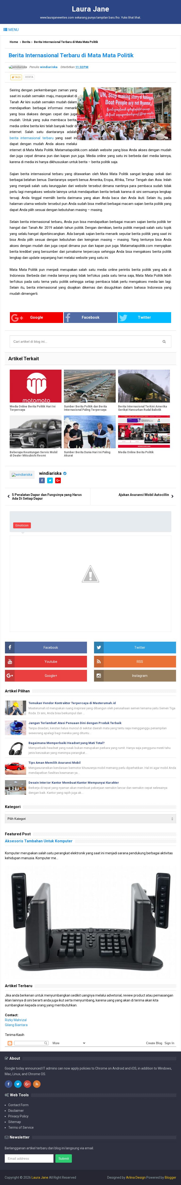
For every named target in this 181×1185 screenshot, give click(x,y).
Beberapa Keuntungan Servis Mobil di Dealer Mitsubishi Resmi (33, 454)
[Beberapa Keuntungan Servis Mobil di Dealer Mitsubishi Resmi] (36, 431)
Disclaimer (16, 1110)
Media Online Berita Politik (136, 452)
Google (36, 317)
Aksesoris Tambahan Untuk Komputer (39, 841)
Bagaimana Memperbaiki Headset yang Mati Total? (67, 743)
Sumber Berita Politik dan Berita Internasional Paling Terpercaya (85, 408)
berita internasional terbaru (31, 138)
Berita (26, 42)
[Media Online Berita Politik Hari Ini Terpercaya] (36, 386)
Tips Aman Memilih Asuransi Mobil (55, 762)
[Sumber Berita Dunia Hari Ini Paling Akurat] (90, 431)
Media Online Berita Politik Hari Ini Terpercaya (32, 408)
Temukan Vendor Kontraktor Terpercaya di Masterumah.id (72, 703)
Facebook (90, 317)
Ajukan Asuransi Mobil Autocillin (144, 495)
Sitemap (14, 1122)
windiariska (50, 473)
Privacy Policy (18, 1116)
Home (14, 42)
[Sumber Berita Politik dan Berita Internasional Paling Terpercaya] (90, 386)
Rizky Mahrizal (16, 1020)
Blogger (170, 1177)
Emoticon (22, 525)
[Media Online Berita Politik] (144, 431)
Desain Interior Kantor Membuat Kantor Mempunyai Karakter (74, 782)
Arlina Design (136, 1177)
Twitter (144, 317)
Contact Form (18, 1105)
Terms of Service (21, 1127)
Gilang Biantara (16, 1025)
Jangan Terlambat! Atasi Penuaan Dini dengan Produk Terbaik (75, 723)
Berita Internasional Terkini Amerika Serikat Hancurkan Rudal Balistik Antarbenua (142, 410)
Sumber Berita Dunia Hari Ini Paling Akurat (87, 454)
